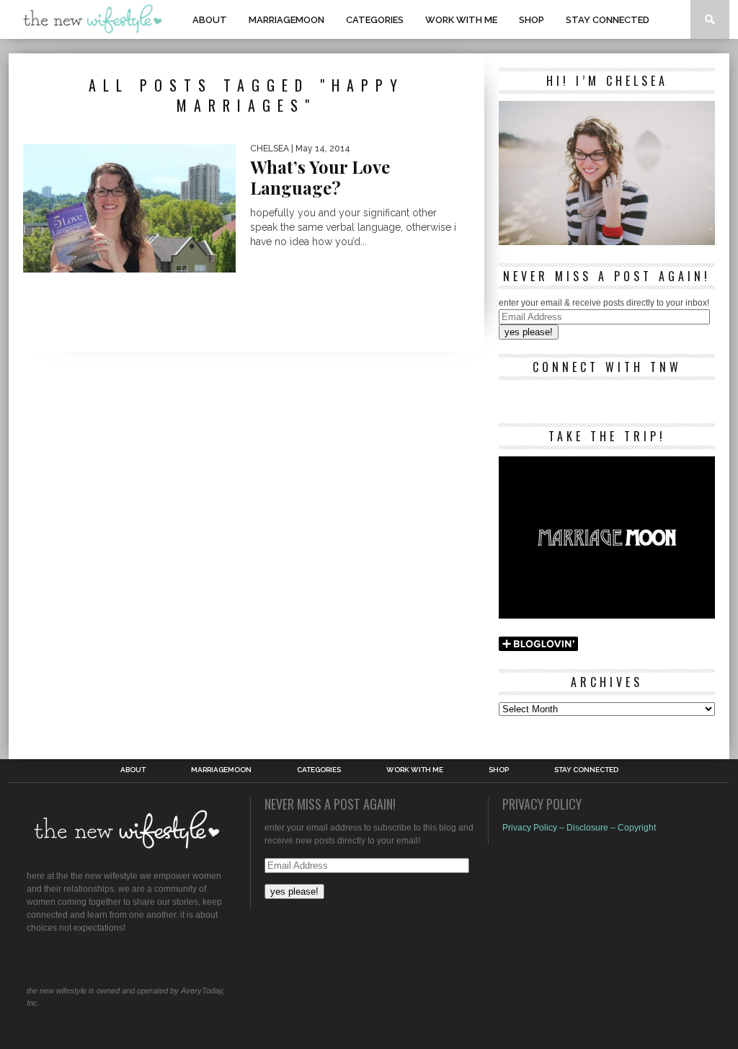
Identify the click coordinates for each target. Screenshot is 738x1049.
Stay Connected (607, 19)
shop (531, 19)
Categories (375, 19)
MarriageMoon (286, 19)
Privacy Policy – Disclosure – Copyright (579, 828)
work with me (461, 19)
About (209, 19)
